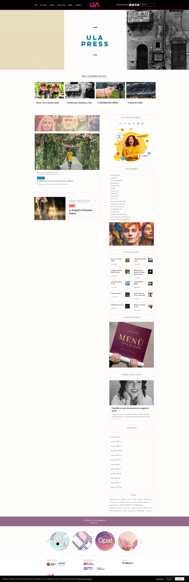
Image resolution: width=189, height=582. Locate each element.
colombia (146, 502)
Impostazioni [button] (160, 579)
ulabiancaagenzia (114, 499)
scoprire (139, 499)
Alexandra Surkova (137, 508)
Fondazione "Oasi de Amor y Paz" (119, 508)
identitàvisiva (147, 499)
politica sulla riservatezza (84, 579)
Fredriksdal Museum (115, 511)
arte (128, 502)
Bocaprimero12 (114, 505)
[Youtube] (135, 5)
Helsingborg (140, 511)
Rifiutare (169, 579)
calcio (130, 499)
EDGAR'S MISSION (126, 505)
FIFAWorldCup (137, 505)
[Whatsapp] (130, 5)
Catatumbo (131, 511)
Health (125, 511)
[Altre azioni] (96, 201)
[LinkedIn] (138, 5)
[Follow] (138, 123)
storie (134, 499)
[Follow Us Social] (120, 123)
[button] (122, 5)
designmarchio (114, 502)
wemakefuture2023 (136, 502)
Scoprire (41, 178)
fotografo (122, 502)
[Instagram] (133, 5)
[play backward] (48, 541)
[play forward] (141, 541)
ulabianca (124, 499)
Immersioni (148, 511)
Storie (72, 206)
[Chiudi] (186, 578)
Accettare (180, 579)
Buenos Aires (148, 508)
